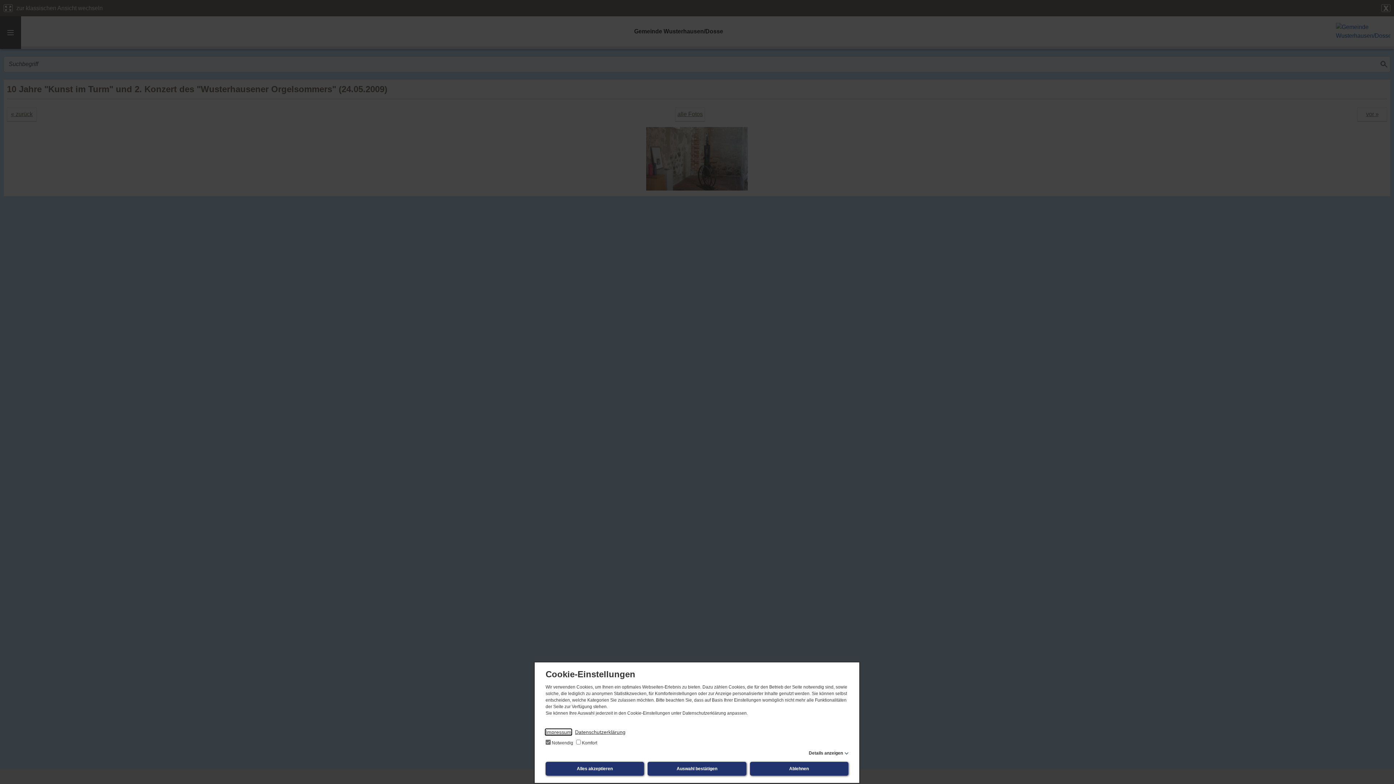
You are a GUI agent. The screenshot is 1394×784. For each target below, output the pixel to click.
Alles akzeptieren (595, 768)
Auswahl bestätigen (697, 768)
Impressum (558, 732)
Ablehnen (799, 768)
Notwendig (562, 743)
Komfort (589, 743)
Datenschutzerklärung (600, 732)
